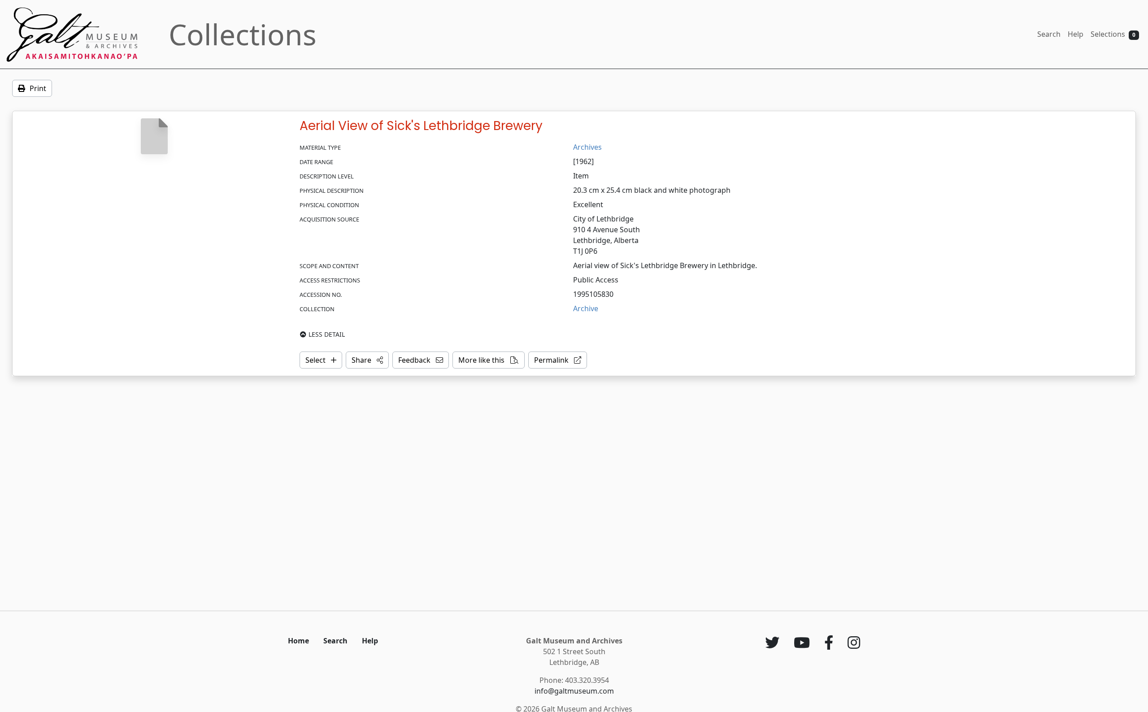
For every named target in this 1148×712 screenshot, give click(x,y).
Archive (585, 308)
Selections (1113, 34)
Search (1049, 34)
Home (298, 641)
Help (1075, 34)
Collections (243, 34)
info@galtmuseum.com (574, 691)
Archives (587, 147)
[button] (367, 360)
